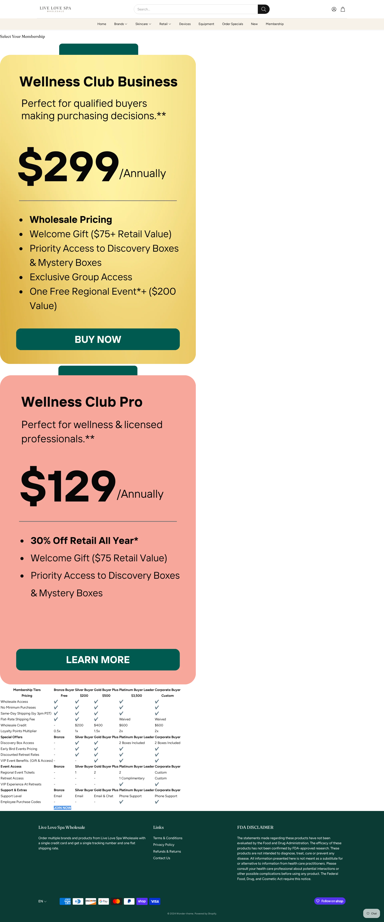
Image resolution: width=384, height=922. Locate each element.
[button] (202, 9)
